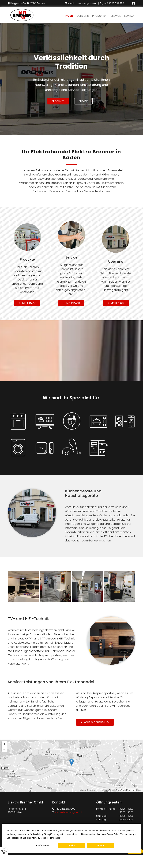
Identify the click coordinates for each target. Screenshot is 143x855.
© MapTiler (107, 789)
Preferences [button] (54, 838)
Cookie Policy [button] (113, 834)
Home (69, 16)
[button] (58, 101)
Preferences (42, 845)
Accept (100, 845)
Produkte (98, 16)
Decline (71, 845)
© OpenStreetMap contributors (127, 789)
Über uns (83, 16)
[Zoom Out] (4, 749)
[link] (100, 15)
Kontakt (130, 16)
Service (116, 16)
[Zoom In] (4, 744)
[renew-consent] (4, 851)
